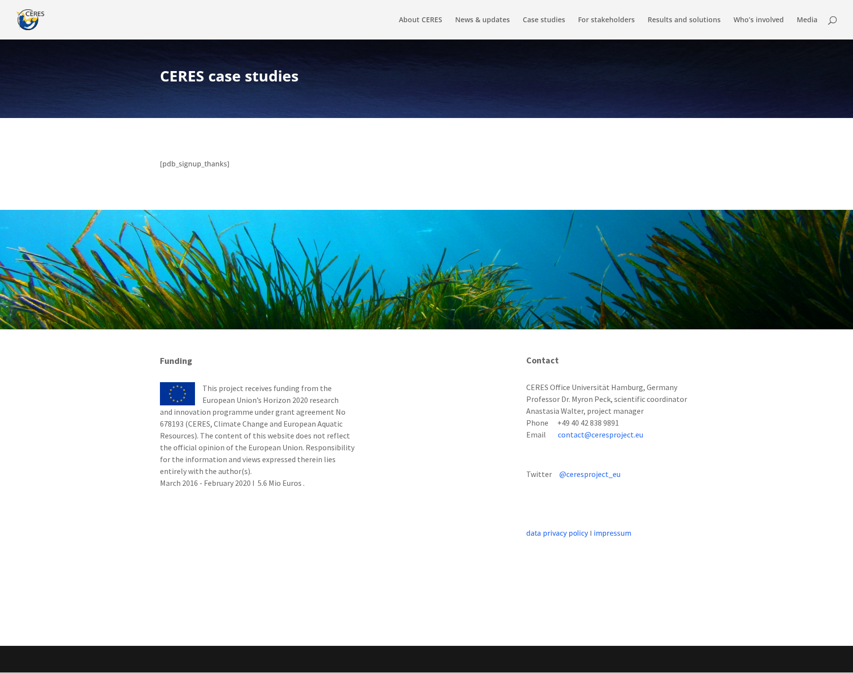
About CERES (420, 20)
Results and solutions (684, 20)
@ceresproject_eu (589, 474)
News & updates (482, 20)
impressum (612, 533)
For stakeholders (606, 20)
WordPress (324, 659)
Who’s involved (759, 20)
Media (807, 20)
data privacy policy (557, 533)
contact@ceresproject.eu (600, 434)
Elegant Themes (230, 659)
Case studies (544, 20)
